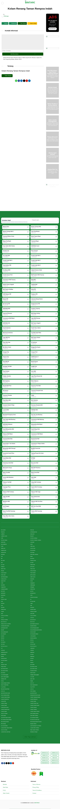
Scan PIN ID (32, 686)
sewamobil (32, 542)
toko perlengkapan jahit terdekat (36, 629)
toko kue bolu (32, 644)
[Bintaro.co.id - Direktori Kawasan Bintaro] (30, 3)
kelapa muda (32, 564)
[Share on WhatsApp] (16, 80)
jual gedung (3, 595)
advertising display (4, 576)
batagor (31, 680)
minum (2, 597)
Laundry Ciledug (4, 703)
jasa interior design (4, 670)
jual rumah (3, 591)
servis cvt (32, 682)
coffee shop (32, 546)
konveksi (32, 658)
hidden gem (3, 548)
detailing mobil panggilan (34, 674)
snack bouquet (3, 572)
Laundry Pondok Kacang (34, 705)
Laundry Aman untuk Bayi (5, 731)
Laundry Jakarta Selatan (5, 697)
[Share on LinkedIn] (29, 80)
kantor (31, 544)
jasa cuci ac (32, 621)
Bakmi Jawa (3, 568)
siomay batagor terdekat (5, 682)
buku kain (32, 529)
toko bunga (32, 552)
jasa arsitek (32, 664)
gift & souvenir (32, 574)
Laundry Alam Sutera (4, 707)
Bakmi (31, 556)
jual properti (3, 593)
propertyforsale (4, 658)
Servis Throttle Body (4, 684)
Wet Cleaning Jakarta (5, 721)
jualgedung (32, 652)
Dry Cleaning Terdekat (34, 717)
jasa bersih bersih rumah (5, 693)
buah (2, 601)
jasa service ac (4, 621)
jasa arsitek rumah (33, 668)
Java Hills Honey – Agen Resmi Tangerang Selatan (52, 72)
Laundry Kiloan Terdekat (34, 727)
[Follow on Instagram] (4, 763)
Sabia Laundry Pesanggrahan (52, 120)
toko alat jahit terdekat (34, 633)
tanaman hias (3, 552)
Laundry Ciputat (33, 701)
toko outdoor (3, 529)
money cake (3, 574)
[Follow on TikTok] (7, 763)
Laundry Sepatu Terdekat (34, 711)
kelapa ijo (2, 566)
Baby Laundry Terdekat (34, 729)
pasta (2, 662)
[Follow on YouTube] (13, 763)
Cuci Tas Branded (4, 725)
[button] (2, 3)
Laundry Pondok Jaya (34, 703)
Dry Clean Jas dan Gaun (34, 719)
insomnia (2, 603)
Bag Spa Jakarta (33, 723)
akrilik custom (32, 576)
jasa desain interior (4, 668)
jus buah (31, 562)
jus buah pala (32, 601)
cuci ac (2, 617)
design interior (3, 666)
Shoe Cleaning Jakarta (34, 713)
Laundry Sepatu (4, 711)
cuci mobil (32, 676)
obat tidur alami (33, 609)
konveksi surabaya (33, 538)
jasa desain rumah (33, 666)
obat (31, 605)
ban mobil (2, 560)
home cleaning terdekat (5, 695)
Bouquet (2, 570)
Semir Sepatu (3, 715)
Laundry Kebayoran (33, 699)
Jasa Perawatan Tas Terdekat (35, 725)
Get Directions (14, 54)
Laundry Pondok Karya (5, 709)
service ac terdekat (4, 615)
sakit (2, 605)
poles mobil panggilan (5, 676)
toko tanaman (32, 550)
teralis (2, 582)
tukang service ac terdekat (6, 623)
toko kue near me (4, 646)
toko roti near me (33, 646)
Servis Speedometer (34, 684)
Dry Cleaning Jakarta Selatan (6, 719)
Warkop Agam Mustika (53, 153)
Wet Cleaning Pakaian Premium (35, 721)
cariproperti (32, 648)
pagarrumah (3, 580)
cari (1, 648)
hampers (32, 662)
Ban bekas (32, 558)
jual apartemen (33, 593)
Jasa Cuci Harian (4, 729)
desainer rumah (4, 664)
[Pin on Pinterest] (27, 80)
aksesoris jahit (32, 631)
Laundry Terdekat (33, 709)
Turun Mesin (3, 686)
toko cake (3, 644)
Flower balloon (32, 572)
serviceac (32, 617)
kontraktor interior (33, 670)
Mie (1, 558)
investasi (32, 654)
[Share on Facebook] (19, 80)
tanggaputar (32, 582)
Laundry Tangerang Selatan (35, 697)
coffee (2, 546)
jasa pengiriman (4, 544)
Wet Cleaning (3, 723)
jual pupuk (3, 554)
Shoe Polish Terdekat (34, 715)
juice (2, 562)
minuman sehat (33, 560)
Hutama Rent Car (53, 169)
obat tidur (2, 607)
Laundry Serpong (33, 707)
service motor (32, 548)
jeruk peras (32, 566)
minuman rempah (33, 611)
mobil (2, 538)
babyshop (3, 531)
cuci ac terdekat (33, 615)
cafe (2, 556)
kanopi (31, 580)
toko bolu (32, 642)
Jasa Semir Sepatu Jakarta (6, 717)
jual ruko (31, 591)
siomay (2, 680)
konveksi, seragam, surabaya (35, 540)
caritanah (32, 650)
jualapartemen (3, 654)
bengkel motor (3, 550)
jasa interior (3, 672)
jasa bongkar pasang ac (34, 623)
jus (30, 599)
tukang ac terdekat (4, 619)
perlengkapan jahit (4, 627)
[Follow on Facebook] (2, 763)
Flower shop (32, 568)
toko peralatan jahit (4, 631)
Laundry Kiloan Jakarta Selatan (6, 727)
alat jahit (2, 629)
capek (31, 603)
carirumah (3, 650)
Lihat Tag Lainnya (30, 737)
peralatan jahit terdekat (5, 625)
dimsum (31, 660)
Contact (34, 793)
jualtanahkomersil (4, 652)
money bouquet (33, 570)
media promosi (3, 578)
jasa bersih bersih (33, 693)
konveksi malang (4, 540)
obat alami (32, 607)
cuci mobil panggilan (4, 674)
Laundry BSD (3, 701)
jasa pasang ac (33, 619)
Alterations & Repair (33, 731)
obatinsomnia (3, 609)
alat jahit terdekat (33, 625)
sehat (31, 595)
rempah (2, 611)
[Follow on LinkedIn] (11, 763)
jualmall (2, 656)
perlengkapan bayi (33, 531)
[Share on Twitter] (21, 80)
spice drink (32, 613)
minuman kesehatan (34, 597)
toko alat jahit (3, 633)
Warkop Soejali (52, 87)
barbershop (3, 542)
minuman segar (4, 599)
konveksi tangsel (4, 660)
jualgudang (32, 656)
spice (2, 613)
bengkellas (32, 578)
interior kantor (32, 672)
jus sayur (2, 564)
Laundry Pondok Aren (5, 699)
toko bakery (3, 642)
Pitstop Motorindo (52, 137)
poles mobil (32, 678)
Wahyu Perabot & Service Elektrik (52, 104)
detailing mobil (3, 678)
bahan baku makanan (34, 554)
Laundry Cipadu (4, 705)
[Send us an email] (9, 763)
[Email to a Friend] (24, 80)
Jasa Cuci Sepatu (4, 713)
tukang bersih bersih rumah (35, 695)
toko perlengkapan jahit (34, 627)
